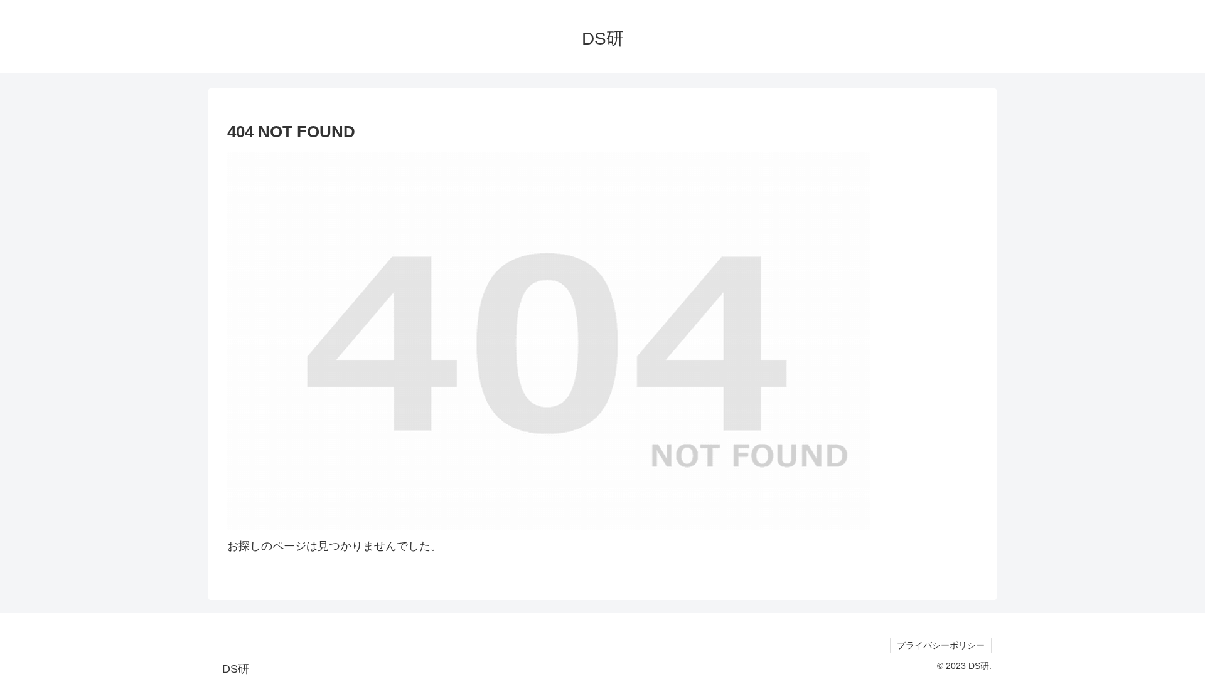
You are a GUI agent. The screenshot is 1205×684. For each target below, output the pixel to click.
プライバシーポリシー (941, 645)
